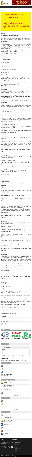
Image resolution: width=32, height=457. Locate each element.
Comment (3, 349)
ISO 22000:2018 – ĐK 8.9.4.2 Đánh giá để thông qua (26, 338)
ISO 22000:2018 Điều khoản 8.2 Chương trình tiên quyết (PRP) (15, 338)
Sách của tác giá (27, 456)
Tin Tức (24, 456)
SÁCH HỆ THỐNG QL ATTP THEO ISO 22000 (8, 382)
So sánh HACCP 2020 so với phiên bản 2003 (5, 338)
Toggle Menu (16, 7)
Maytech (16, 455)
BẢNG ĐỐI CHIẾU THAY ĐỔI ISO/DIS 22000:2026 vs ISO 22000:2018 (17, 442)
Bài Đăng (21, 456)
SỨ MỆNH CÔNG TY (6, 371)
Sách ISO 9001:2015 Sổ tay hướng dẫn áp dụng (9, 385)
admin (5, 323)
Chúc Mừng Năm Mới (6, 433)
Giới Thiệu (18, 456)
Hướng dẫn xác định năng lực (7, 406)
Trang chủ (15, 456)
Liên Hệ (30, 456)
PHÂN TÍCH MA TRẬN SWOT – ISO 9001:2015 (8, 374)
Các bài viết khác (16, 395)
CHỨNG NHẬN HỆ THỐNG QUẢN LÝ (8, 417)
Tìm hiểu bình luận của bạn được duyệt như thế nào (19, 360)
